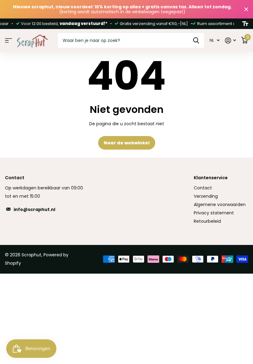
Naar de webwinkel (127, 143)
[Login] (230, 41)
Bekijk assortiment (8, 40)
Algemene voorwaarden (220, 204)
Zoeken (196, 40)
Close (246, 9)
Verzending (206, 196)
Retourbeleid (207, 221)
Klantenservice (211, 178)
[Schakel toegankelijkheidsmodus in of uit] (245, 24)
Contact (203, 188)
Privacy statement (214, 213)
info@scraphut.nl (34, 209)
